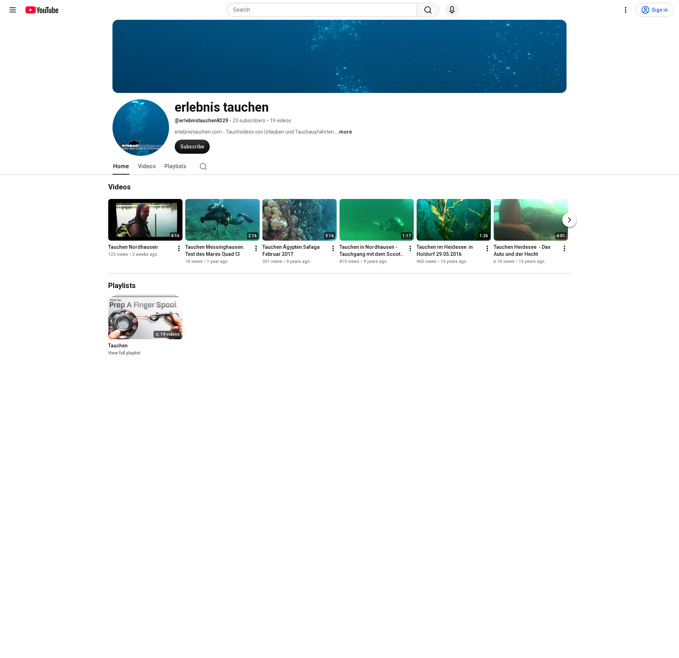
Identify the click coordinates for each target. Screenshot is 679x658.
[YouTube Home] (41, 10)
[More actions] (179, 248)
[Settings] (625, 10)
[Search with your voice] (452, 10)
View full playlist (124, 353)
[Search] (428, 10)
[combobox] (324, 10)
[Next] (569, 220)
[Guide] (12, 10)
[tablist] (339, 166)
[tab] (120, 166)
